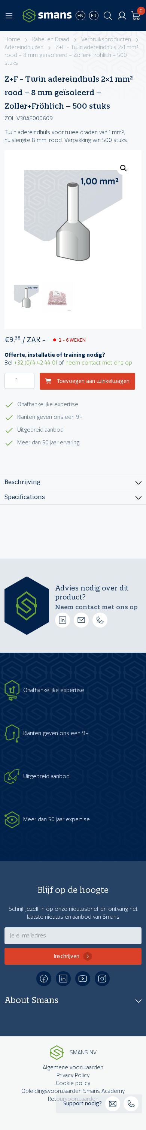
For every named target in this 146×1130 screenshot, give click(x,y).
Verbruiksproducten (106, 39)
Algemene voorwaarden (73, 1067)
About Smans (31, 1000)
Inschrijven (66, 956)
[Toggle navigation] (8, 16)
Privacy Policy (73, 1075)
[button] (123, 168)
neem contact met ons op (99, 363)
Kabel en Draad (50, 39)
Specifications (24, 496)
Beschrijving (22, 481)
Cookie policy (73, 1083)
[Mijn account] (122, 15)
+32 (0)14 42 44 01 (35, 363)
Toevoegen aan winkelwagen (92, 381)
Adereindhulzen (23, 47)
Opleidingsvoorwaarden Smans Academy (73, 1091)
